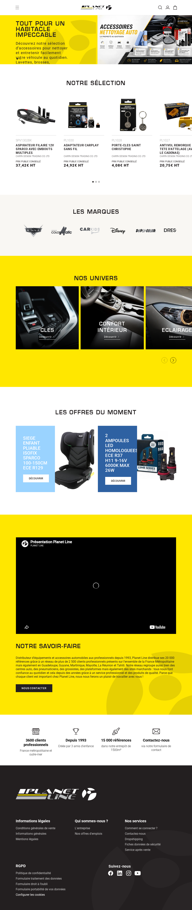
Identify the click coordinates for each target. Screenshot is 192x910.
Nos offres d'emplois (88, 833)
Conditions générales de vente (35, 828)
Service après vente (137, 850)
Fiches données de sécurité (142, 844)
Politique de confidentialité (33, 873)
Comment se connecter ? (141, 828)
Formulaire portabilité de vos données (40, 889)
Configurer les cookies (30, 894)
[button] (17, 7)
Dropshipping (134, 839)
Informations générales (31, 833)
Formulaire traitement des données (39, 878)
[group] (88, 231)
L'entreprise (82, 828)
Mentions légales (27, 839)
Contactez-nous (135, 833)
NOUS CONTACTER (34, 688)
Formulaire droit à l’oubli (32, 884)
